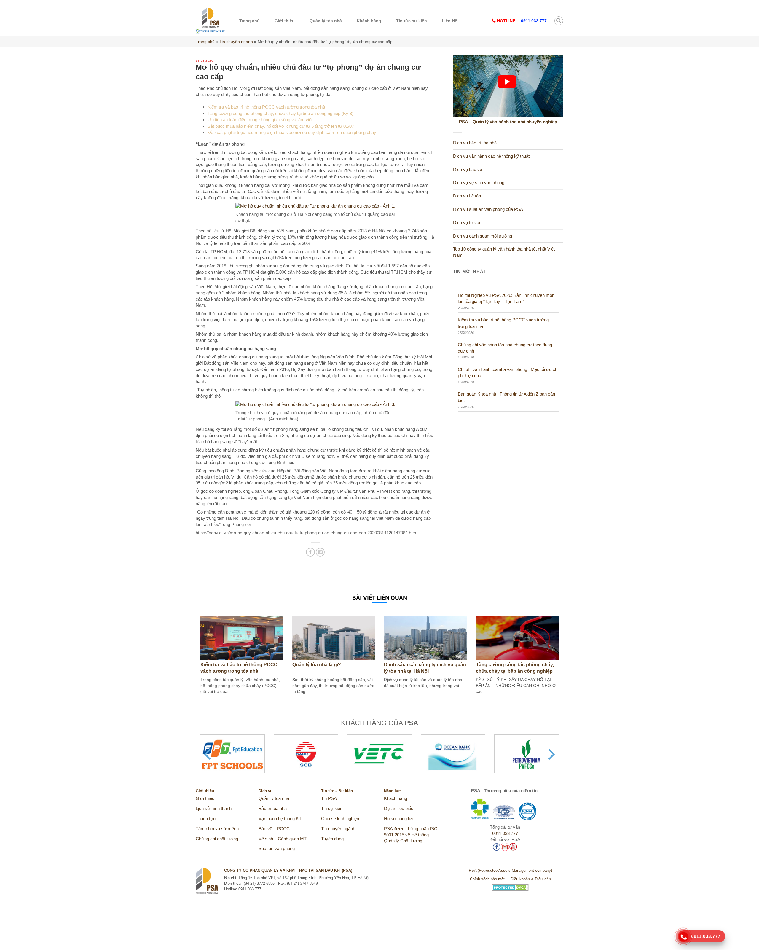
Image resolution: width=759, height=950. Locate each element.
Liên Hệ (449, 20)
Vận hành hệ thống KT (280, 818)
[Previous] (208, 754)
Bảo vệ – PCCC (274, 828)
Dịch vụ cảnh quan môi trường (482, 236)
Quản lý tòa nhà (326, 20)
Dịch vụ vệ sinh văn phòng (478, 182)
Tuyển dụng (332, 838)
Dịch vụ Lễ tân (467, 196)
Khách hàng (369, 20)
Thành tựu (206, 818)
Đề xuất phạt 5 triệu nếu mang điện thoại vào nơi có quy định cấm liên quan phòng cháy (292, 132)
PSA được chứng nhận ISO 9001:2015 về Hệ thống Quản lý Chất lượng (411, 835)
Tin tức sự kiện (411, 20)
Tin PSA (329, 798)
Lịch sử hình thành (214, 808)
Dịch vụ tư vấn (467, 222)
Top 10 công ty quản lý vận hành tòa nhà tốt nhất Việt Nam (504, 252)
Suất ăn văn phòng (277, 848)
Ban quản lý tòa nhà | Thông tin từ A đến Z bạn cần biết (506, 397)
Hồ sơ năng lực (399, 818)
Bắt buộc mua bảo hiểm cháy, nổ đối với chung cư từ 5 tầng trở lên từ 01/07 (281, 126)
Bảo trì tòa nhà (273, 808)
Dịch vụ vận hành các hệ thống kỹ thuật (491, 156)
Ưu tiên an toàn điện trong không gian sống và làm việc (261, 119)
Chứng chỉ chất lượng (217, 838)
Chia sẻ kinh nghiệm (341, 818)
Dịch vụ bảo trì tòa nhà (475, 143)
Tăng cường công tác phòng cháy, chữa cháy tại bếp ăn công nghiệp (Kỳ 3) (280, 113)
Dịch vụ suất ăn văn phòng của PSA (488, 209)
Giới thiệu (285, 20)
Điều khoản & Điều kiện (531, 879)
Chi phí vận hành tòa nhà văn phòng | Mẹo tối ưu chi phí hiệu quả (508, 372)
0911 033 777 (505, 833)
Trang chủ (249, 20)
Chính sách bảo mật (487, 879)
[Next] (550, 754)
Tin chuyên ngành (236, 41)
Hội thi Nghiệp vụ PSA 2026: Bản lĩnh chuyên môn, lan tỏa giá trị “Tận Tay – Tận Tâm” (507, 298)
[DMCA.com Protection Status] (510, 885)
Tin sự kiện (331, 808)
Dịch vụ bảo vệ (467, 169)
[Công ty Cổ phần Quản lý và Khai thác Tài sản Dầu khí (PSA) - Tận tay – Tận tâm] (210, 21)
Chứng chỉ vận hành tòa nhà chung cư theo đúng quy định (505, 347)
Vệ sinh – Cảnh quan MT (283, 838)
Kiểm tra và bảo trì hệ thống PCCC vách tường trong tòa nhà (266, 106)
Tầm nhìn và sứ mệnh (217, 828)
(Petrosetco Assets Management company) (515, 870)
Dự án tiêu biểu (398, 808)
